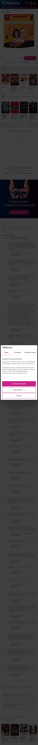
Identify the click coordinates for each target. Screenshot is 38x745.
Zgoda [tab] (6, 352)
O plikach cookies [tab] (30, 352)
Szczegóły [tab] (17, 352)
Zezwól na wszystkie (19, 383)
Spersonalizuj (18, 390)
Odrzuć (19, 395)
